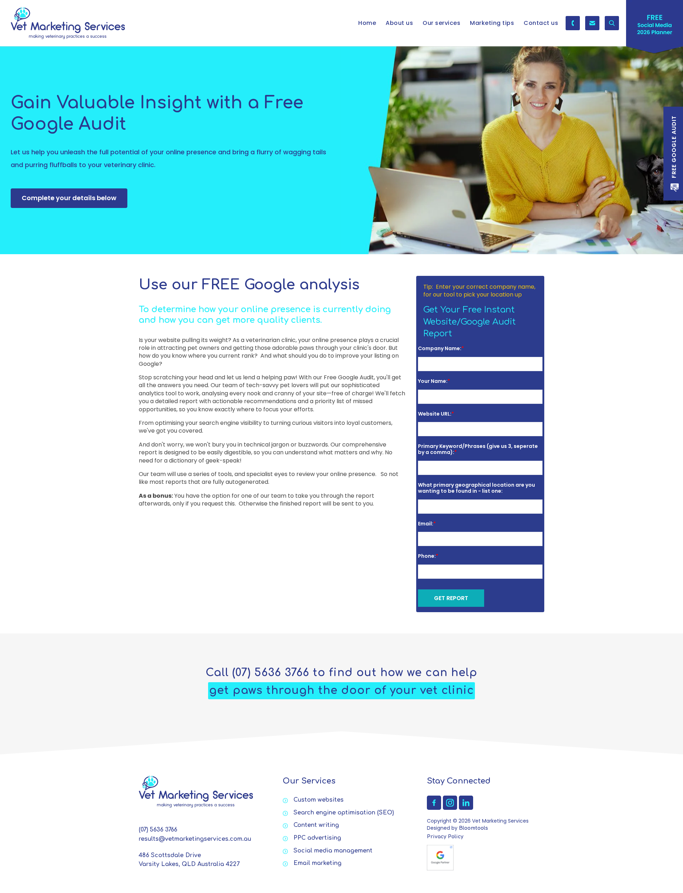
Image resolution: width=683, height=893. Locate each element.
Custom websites (318, 800)
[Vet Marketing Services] (68, 23)
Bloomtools (473, 828)
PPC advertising (317, 838)
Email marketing (317, 863)
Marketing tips (492, 23)
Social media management (332, 850)
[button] (69, 198)
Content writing (316, 825)
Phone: (427, 556)
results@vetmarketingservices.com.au (195, 839)
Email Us (592, 23)
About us (399, 23)
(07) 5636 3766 (573, 23)
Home (367, 23)
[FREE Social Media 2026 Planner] (654, 28)
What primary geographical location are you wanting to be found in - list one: (476, 487)
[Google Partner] (440, 857)
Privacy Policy (445, 836)
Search (612, 23)
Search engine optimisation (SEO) (343, 812)
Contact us (541, 23)
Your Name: (433, 381)
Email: (425, 523)
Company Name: (439, 348)
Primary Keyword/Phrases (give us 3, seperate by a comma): (478, 449)
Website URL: (434, 413)
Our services (441, 23)
